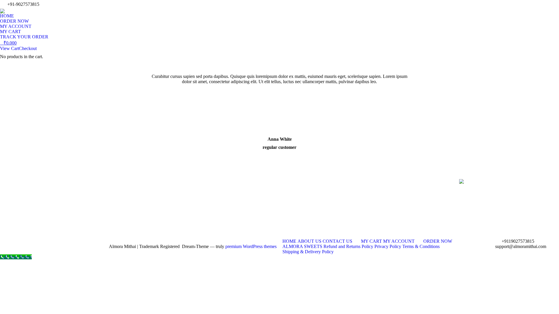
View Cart (9, 48)
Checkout (28, 48)
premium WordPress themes (251, 246)
